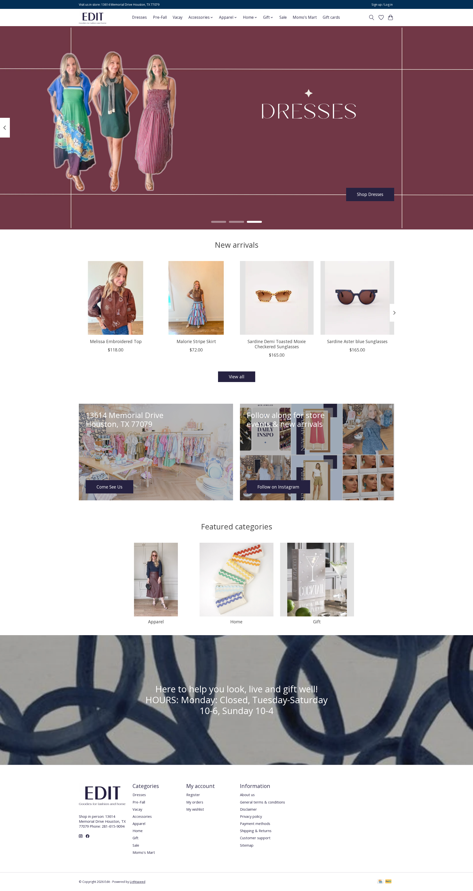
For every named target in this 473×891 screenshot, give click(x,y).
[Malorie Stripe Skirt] (196, 298)
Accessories (142, 816)
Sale (283, 17)
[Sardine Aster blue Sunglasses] (357, 298)
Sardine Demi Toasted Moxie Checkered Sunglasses (277, 343)
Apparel (156, 622)
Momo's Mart (305, 17)
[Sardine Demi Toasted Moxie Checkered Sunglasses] (277, 298)
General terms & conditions (262, 802)
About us (247, 794)
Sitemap (246, 845)
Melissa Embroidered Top (116, 341)
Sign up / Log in (382, 4)
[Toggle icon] (371, 17)
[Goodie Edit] (92, 17)
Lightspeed (137, 882)
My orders (194, 802)
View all (236, 377)
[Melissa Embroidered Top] (115, 298)
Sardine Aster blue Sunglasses (357, 341)
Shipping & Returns (255, 830)
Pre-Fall (160, 17)
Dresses (139, 17)
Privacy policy (251, 816)
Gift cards (331, 17)
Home (236, 622)
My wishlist (195, 809)
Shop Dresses (370, 194)
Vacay (178, 17)
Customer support (255, 837)
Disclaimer (248, 809)
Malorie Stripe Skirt (196, 341)
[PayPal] (388, 881)
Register (193, 794)
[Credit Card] (380, 881)
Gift (317, 622)
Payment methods (255, 823)
